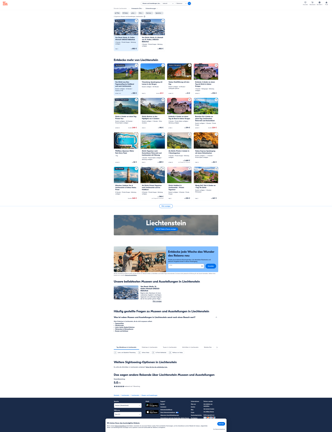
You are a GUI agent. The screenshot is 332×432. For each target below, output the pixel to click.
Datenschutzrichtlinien (131, 275)
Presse (192, 412)
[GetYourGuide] (5, 3)
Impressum (163, 407)
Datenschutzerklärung (166, 409)
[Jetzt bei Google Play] (152, 405)
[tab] (126, 347)
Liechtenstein (125, 395)
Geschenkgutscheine (196, 415)
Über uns (193, 404)
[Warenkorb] (312, 2)
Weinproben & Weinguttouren (124, 329)
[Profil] (326, 2)
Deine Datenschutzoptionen (168, 412)
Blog (192, 409)
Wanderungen (119, 325)
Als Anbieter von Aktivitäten (208, 405)
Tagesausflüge (119, 323)
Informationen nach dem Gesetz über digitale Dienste (174, 418)
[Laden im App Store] (152, 412)
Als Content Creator (209, 409)
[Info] (144, 16)
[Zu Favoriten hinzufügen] (136, 20)
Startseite (116, 395)
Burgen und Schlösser (121, 331)
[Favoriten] (305, 2)
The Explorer (194, 418)
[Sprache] (319, 2)
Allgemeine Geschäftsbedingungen (169, 415)
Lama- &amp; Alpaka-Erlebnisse (125, 327)
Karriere (193, 407)
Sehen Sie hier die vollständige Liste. (156, 367)
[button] (126, 35)
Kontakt (162, 404)
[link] (126, 35)
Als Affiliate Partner (209, 411)
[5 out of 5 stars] (119, 386)
